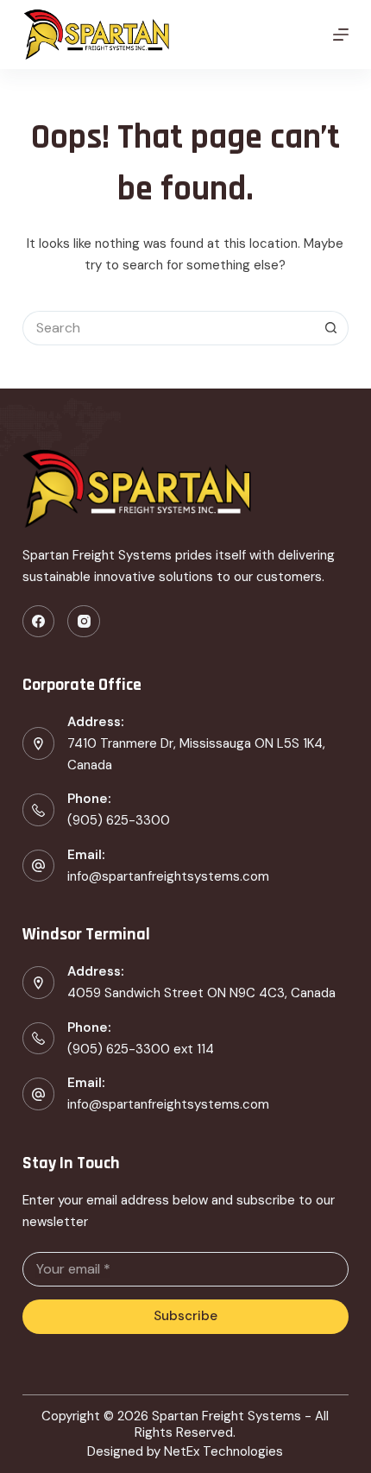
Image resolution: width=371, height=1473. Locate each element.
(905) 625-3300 (118, 820)
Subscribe (185, 1315)
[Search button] (331, 328)
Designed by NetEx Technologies (185, 1452)
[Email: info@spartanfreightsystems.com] (38, 1094)
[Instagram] (83, 621)
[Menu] (341, 34)
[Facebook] (38, 621)
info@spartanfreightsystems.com (168, 876)
